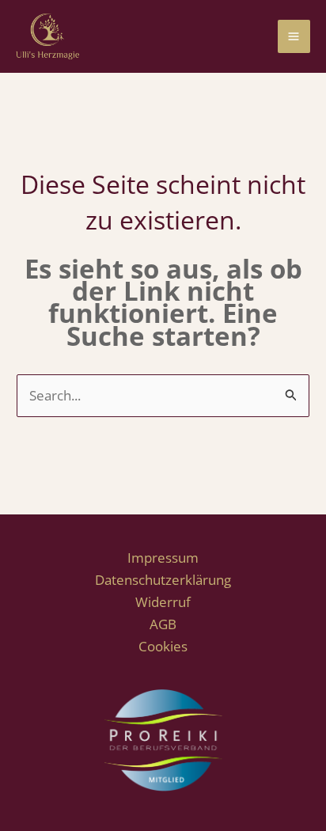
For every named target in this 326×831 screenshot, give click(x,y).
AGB (163, 624)
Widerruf (163, 602)
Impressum (163, 557)
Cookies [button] (163, 646)
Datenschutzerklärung (163, 580)
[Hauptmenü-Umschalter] (294, 36)
